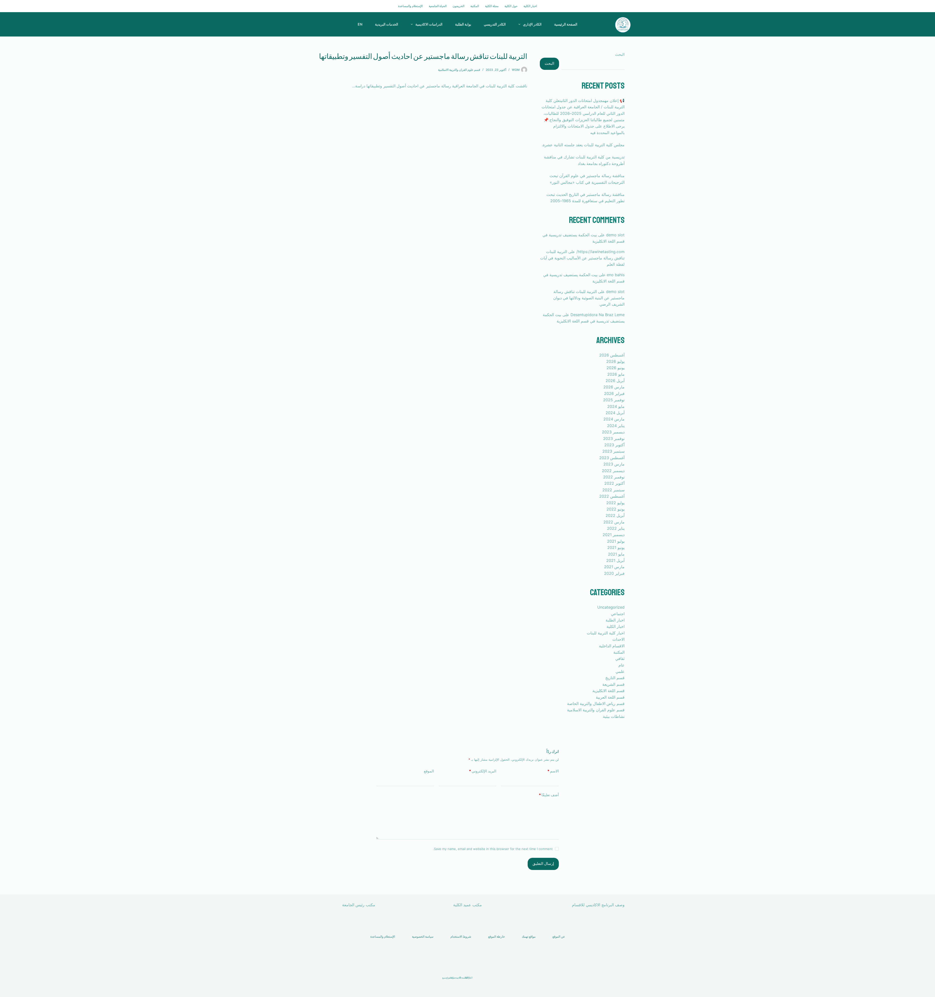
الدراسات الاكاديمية (428, 24)
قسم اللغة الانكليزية (608, 690)
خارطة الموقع (496, 936)
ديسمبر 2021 (614, 534)
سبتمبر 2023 (613, 451)
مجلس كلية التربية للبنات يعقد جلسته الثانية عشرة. (583, 144)
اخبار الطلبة (615, 620)
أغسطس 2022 (612, 496)
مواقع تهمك (528, 936)
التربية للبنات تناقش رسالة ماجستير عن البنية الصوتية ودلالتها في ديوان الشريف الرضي (589, 298)
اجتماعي (618, 613)
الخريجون (458, 6)
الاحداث (618, 639)
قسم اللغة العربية (610, 697)
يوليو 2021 (616, 541)
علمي (620, 671)
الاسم (553, 771)
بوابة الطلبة (463, 24)
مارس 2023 (614, 464)
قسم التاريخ (615, 677)
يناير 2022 (616, 528)
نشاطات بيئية (614, 716)
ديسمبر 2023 (613, 432)
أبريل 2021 (615, 560)
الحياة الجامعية (438, 6)
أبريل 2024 (615, 412)
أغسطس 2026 (612, 355)
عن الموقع (558, 936)
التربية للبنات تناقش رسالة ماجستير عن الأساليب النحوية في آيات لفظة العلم (582, 258)
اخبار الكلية (530, 6)
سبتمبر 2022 (613, 489)
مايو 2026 (616, 374)
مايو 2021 (616, 554)
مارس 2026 (614, 386)
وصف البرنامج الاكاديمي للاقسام (598, 904)
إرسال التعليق (543, 863)
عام (621, 665)
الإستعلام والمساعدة (410, 6)
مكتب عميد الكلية (467, 904)
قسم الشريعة (613, 684)
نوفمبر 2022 (614, 477)
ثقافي (620, 658)
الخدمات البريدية (386, 24)
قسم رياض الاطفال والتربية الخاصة (596, 703)
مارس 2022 (614, 522)
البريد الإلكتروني (482, 771)
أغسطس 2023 (612, 457)
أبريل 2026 (615, 380)
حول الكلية (511, 6)
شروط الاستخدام (460, 936)
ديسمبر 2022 (613, 470)
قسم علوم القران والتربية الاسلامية (459, 70)
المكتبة (474, 6)
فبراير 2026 (614, 393)
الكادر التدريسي (495, 24)
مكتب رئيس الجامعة (358, 904)
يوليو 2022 (615, 502)
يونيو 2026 (616, 367)
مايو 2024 (616, 406)
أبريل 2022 (615, 515)
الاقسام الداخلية (612, 645)
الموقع (429, 771)
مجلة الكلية (491, 6)
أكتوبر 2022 (614, 483)
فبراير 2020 (614, 573)
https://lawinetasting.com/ (600, 251)
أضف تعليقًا (549, 795)
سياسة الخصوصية (422, 936)
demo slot (615, 234)
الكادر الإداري (532, 24)
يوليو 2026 (615, 361)
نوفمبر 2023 (614, 438)
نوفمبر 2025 (614, 399)
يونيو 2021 (616, 547)
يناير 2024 (616, 425)
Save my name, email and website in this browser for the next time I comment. (493, 849)
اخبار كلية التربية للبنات (606, 633)
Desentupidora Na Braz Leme (597, 314)
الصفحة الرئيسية (565, 24)
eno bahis (616, 274)
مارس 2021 (614, 566)
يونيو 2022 (616, 509)
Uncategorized (611, 607)
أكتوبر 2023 (614, 444)
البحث (620, 54)
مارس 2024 (614, 419)
